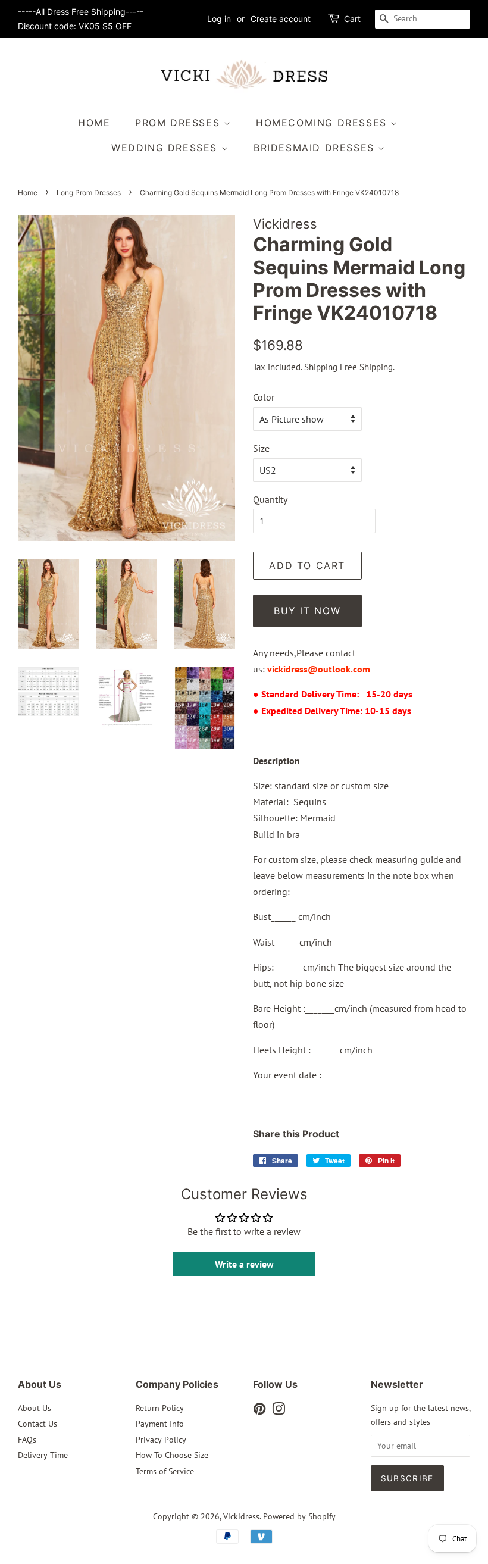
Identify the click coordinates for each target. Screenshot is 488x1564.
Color (263, 397)
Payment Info (160, 1423)
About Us (34, 1408)
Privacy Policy (161, 1439)
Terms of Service (165, 1471)
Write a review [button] (244, 1264)
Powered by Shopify (299, 1516)
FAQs (27, 1439)
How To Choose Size (172, 1455)
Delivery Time (43, 1455)
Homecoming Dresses (323, 123)
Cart (352, 19)
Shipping (320, 367)
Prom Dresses (179, 123)
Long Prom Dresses (89, 192)
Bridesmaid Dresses (316, 148)
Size (261, 448)
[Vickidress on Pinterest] (259, 1411)
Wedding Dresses (166, 148)
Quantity (270, 499)
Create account (281, 19)
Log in (219, 19)
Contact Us (37, 1423)
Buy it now (307, 611)
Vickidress (241, 1516)
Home (94, 123)
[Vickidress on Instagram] (278, 1411)
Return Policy (160, 1408)
